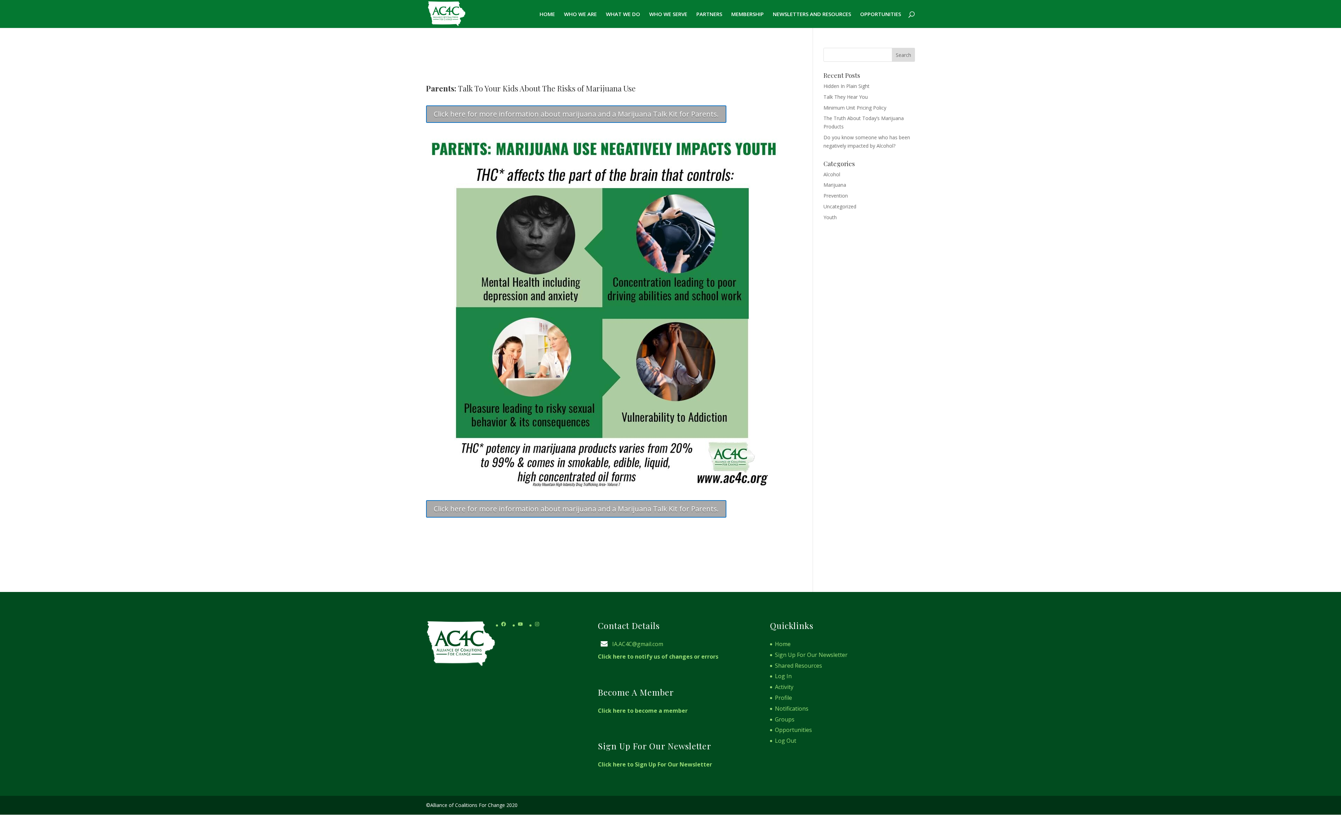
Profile (783, 698)
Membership (747, 14)
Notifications (791, 708)
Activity (784, 687)
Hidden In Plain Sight (846, 86)
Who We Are (580, 14)
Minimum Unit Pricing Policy (854, 107)
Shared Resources (798, 665)
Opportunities (880, 14)
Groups (784, 719)
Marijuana (834, 184)
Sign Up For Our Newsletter (811, 655)
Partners (709, 14)
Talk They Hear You (845, 97)
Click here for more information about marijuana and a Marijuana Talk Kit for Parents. (576, 114)
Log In (783, 676)
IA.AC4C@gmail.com (637, 644)
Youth (830, 217)
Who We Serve (668, 14)
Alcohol (831, 174)
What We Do (623, 14)
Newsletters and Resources (812, 14)
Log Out (785, 740)
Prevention (835, 195)
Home (547, 14)
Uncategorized (839, 206)
